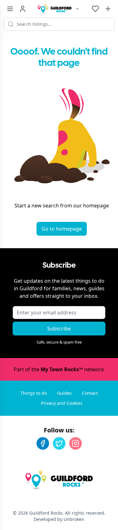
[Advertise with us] (108, 9)
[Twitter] (59, 443)
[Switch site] (77, 9)
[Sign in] (22, 9)
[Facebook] (43, 443)
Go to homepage (62, 228)
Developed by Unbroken (59, 519)
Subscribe (59, 328)
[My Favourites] (95, 9)
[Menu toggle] (10, 9)
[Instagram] (75, 443)
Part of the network (59, 369)
